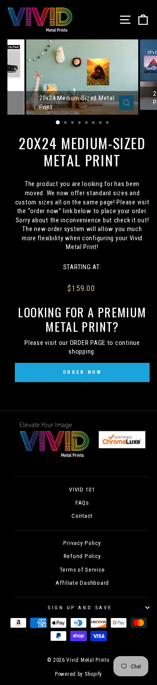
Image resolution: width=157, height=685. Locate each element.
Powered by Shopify (78, 674)
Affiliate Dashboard (82, 582)
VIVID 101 (82, 489)
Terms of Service (82, 569)
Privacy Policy (82, 542)
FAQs (82, 502)
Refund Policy (82, 555)
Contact (82, 515)
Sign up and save (80, 607)
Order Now (82, 372)
